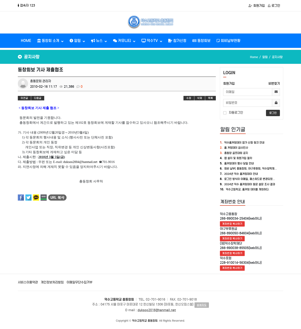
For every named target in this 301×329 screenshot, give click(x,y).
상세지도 (202, 305)
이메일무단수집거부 (79, 282)
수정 (188, 98)
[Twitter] (28, 197)
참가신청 (179, 40)
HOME (26, 40)
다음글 (37, 98)
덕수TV (152, 40)
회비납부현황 (230, 40)
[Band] (44, 197)
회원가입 (259, 6)
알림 (77, 40)
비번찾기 (274, 83)
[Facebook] (21, 197)
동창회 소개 (50, 40)
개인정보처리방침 (52, 282)
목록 (210, 98)
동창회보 (203, 40)
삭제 (199, 98)
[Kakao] (36, 197)
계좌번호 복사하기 (232, 223)
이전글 (24, 98)
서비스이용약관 (28, 282)
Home (254, 57)
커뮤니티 (124, 40)
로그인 (276, 6)
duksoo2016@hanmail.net (157, 310)
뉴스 (99, 40)
